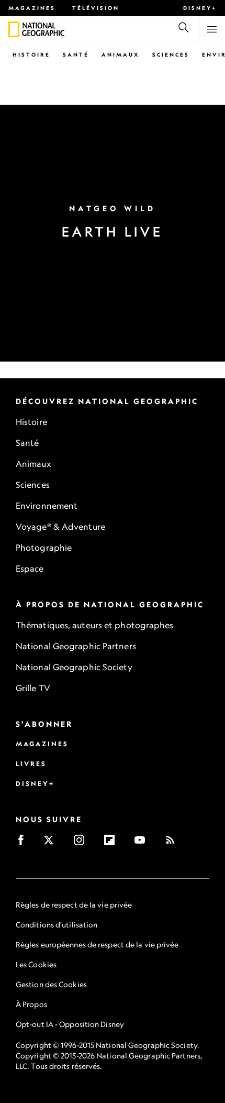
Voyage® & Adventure (60, 526)
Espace (30, 568)
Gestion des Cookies (51, 984)
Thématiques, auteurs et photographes (95, 625)
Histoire (31, 54)
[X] (52, 843)
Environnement (46, 505)
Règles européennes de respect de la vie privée (97, 944)
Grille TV (33, 688)
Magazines (31, 8)
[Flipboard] (112, 843)
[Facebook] (24, 843)
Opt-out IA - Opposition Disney (70, 1024)
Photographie (44, 547)
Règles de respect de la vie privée (74, 904)
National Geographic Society (74, 667)
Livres (31, 764)
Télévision (95, 8)
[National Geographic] (13, 29)
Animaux (121, 54)
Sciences (170, 54)
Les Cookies (36, 964)
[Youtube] (143, 843)
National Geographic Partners (76, 646)
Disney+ (200, 8)
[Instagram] (82, 843)
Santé (76, 54)
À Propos (31, 1004)
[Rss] (173, 843)
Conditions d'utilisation (56, 924)
